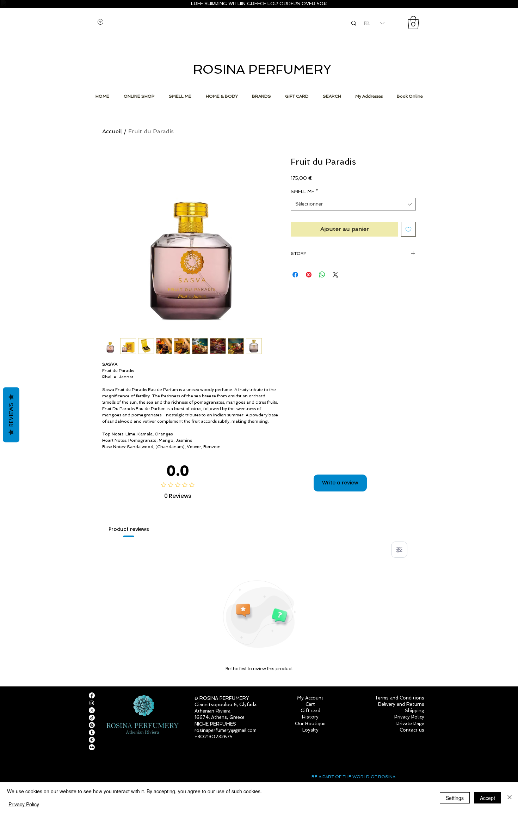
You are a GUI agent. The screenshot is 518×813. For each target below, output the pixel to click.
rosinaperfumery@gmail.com (226, 730)
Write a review (340, 482)
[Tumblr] (92, 732)
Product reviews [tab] (129, 529)
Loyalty (310, 730)
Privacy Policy (23, 804)
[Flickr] (92, 747)
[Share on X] (335, 274)
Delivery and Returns (401, 704)
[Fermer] (509, 797)
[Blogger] (92, 725)
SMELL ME (304, 191)
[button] (413, 22)
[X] (92, 710)
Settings (455, 797)
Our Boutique (310, 723)
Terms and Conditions (399, 698)
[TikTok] (92, 718)
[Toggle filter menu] (399, 550)
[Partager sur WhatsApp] (322, 274)
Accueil (112, 131)
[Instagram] (92, 703)
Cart (310, 704)
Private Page (410, 723)
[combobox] (353, 204)
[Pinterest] (92, 740)
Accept (487, 797)
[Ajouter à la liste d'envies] (408, 229)
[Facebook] (92, 695)
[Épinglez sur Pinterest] (308, 274)
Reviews (11, 415)
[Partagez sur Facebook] (295, 274)
